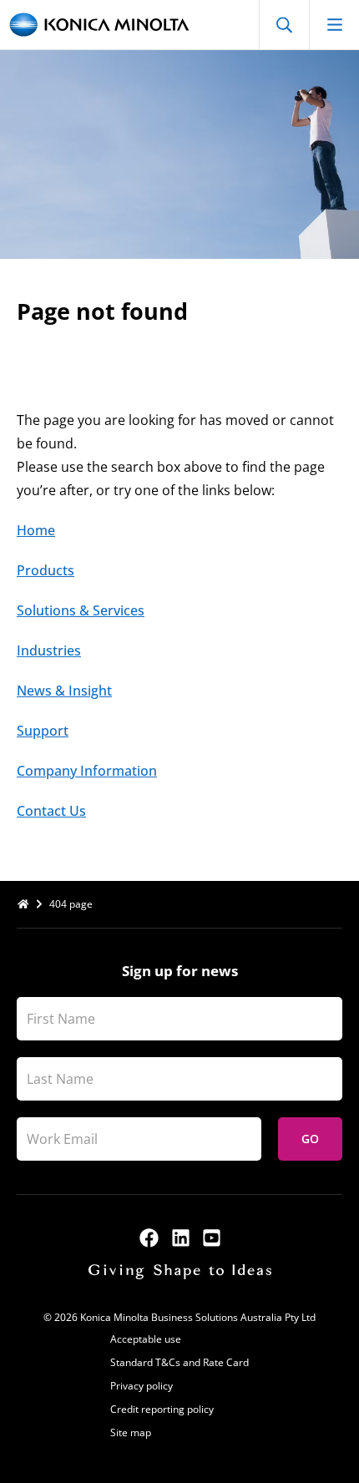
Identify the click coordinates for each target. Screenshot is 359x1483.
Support (42, 730)
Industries (49, 650)
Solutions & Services (80, 610)
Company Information (87, 771)
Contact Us (51, 811)
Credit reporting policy (162, 1409)
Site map (130, 1432)
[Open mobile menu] (334, 24)
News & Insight (64, 690)
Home (36, 530)
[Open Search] (284, 24)
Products (45, 570)
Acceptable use (145, 1339)
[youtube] (211, 1238)
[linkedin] (181, 1238)
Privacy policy (141, 1386)
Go (310, 1138)
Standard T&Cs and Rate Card (179, 1362)
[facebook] (149, 1238)
